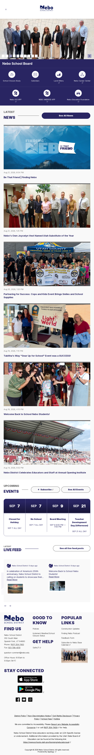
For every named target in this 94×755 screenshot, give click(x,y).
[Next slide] (10, 597)
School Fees (46, 710)
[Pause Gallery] (89, 56)
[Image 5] (18, 56)
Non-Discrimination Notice (39, 707)
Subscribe (45, 480)
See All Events (76, 481)
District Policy (20, 707)
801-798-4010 (14, 639)
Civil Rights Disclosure (62, 707)
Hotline (57, 710)
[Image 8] (29, 56)
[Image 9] (32, 56)
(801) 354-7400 (17, 635)
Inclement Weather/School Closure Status (44, 625)
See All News (66, 107)
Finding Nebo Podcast (70, 624)
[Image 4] (14, 56)
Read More (12, 571)
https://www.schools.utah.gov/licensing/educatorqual (46, 733)
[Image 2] (7, 56)
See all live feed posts (72, 539)
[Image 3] (10, 56)
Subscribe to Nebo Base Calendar (71, 635)
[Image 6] (21, 56)
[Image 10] (36, 56)
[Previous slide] (5, 597)
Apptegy (51, 743)
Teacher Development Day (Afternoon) (79, 513)
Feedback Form (67, 629)
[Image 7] (25, 56)
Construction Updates (70, 620)
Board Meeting (58, 510)
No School (36, 510)
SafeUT (36, 639)
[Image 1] (3, 56)
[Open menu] (6, 9)
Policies (36, 620)
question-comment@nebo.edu (16, 644)
